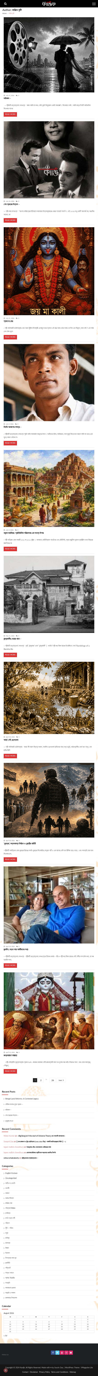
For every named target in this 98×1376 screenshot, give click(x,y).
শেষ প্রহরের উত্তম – (12, 204)
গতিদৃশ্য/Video (10, 1208)
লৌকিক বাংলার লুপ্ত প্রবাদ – (14, 1104)
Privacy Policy (44, 1372)
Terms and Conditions (59, 1372)
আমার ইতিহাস (9, 1198)
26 (53, 1080)
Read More (10, 114)
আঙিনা (7, 1193)
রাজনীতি (7, 1263)
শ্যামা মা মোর (8, 321)
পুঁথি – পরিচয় (9, 1228)
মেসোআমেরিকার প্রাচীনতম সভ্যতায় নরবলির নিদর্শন (41, 1152)
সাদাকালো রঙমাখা (10, 1288)
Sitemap (73, 1372)
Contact (25, 1372)
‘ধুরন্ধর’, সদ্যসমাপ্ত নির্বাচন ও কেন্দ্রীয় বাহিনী (20, 844)
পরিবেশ (7, 1223)
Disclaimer (34, 1372)
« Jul (5, 1336)
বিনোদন (7, 1253)
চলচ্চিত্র (7, 1213)
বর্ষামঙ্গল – (7, 98)
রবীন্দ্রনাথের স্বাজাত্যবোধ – (30, 1158)
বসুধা (6, 1233)
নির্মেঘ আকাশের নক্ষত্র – (13, 427)
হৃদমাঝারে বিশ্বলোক (11, 1298)
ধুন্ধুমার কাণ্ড (9, 1121)
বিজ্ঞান (7, 1248)
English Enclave (11, 1173)
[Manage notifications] (6, 1370)
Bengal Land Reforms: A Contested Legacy (22, 1099)
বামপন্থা (7, 1243)
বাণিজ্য (7, 1238)
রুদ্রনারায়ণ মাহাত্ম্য (10, 1055)
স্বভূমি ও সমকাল (10, 1293)
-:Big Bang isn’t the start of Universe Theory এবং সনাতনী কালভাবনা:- (41, 1136)
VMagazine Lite (87, 1368)
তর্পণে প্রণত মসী (10, 1218)
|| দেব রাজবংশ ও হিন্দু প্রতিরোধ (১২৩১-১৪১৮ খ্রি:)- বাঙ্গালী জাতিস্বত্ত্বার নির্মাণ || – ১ (41, 1142)
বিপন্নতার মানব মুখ (10, 1258)
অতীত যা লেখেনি (10, 1183)
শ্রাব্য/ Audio (10, 1278)
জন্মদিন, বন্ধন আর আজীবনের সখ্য (16, 949)
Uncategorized (11, 1178)
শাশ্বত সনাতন (9, 1273)
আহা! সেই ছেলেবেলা (11, 740)
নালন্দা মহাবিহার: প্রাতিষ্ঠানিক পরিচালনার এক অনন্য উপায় (24, 533)
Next (60, 1080)
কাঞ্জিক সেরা (8, 1203)
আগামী (7, 1188)
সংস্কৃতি (7, 1283)
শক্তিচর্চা (8, 1268)
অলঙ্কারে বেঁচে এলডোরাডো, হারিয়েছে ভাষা (39, 1147)
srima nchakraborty (11, 1158)
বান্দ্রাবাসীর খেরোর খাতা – (12, 639)
